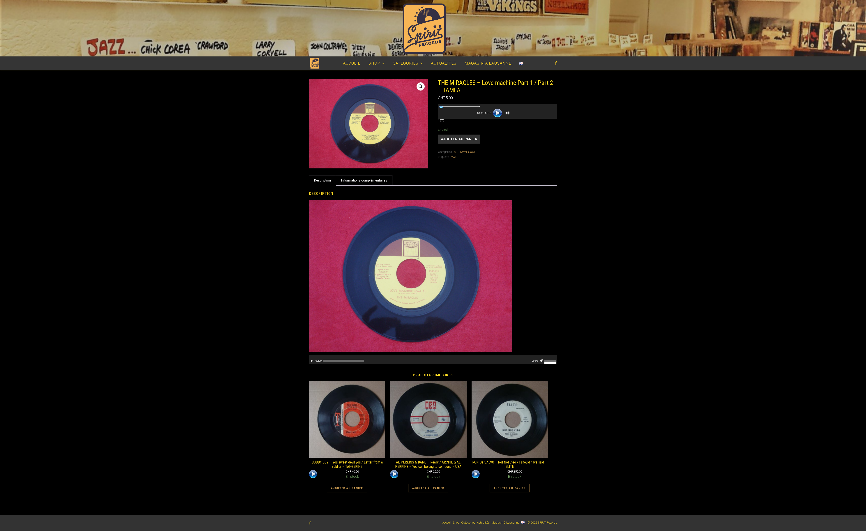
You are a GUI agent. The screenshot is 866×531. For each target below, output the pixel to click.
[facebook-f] (556, 63)
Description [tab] (322, 180)
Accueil (351, 63)
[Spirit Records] (433, 28)
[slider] (459, 106)
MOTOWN (460, 152)
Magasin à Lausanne (488, 63)
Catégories (405, 63)
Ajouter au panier (459, 139)
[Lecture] (497, 113)
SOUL (472, 152)
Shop (374, 63)
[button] (421, 86)
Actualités (443, 63)
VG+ (453, 156)
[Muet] (507, 113)
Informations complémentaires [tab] (364, 180)
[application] (497, 111)
